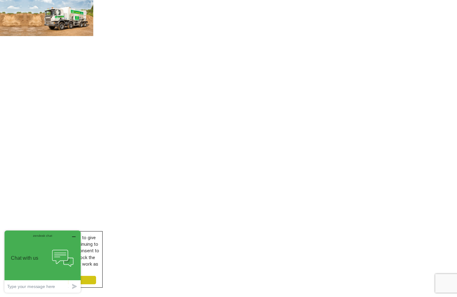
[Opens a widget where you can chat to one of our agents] (42, 261)
